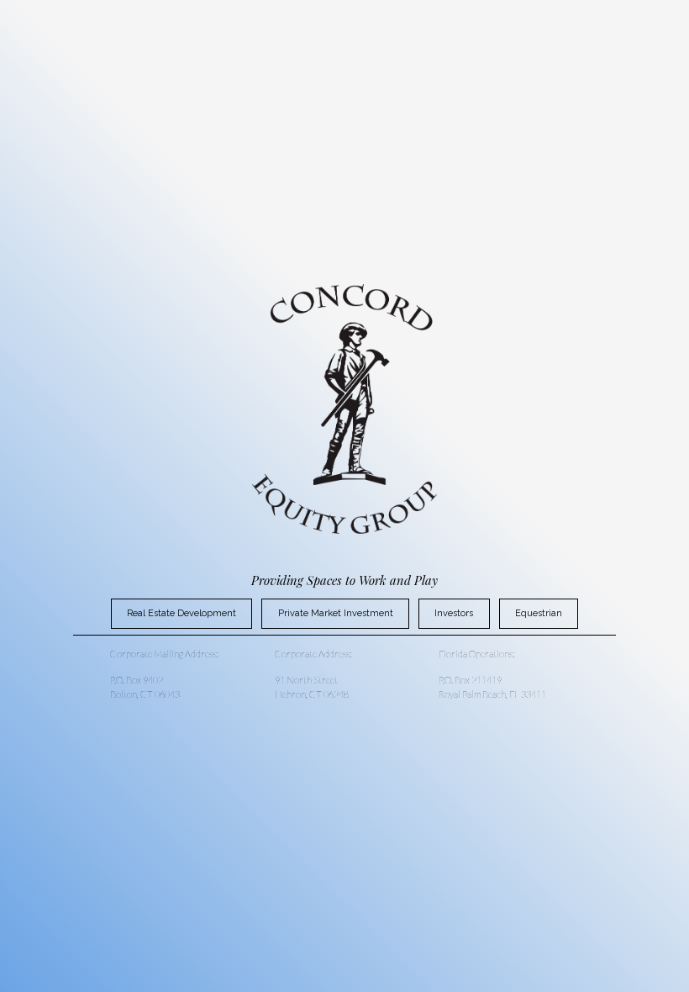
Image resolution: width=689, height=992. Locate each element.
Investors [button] (453, 613)
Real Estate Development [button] (181, 613)
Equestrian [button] (538, 613)
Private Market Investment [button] (335, 613)
